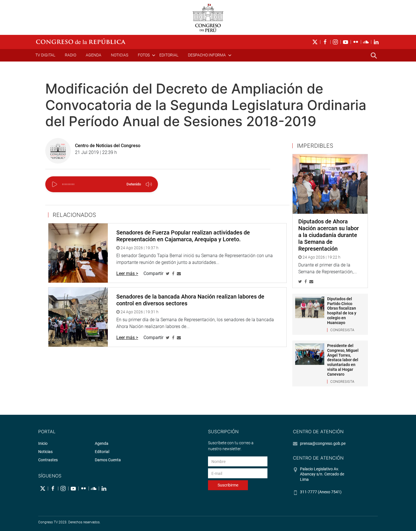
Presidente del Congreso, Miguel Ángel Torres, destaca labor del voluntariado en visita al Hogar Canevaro (343, 359)
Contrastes (48, 460)
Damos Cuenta (108, 460)
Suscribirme (228, 485)
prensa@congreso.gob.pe (323, 443)
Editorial (168, 55)
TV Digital (45, 55)
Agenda (93, 55)
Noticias (119, 55)
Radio (70, 55)
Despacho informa (207, 55)
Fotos (144, 55)
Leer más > (127, 273)
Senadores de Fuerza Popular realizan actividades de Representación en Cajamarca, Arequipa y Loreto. (183, 236)
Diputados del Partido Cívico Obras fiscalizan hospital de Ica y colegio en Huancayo (341, 311)
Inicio (43, 443)
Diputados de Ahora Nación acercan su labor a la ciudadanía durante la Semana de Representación (328, 235)
